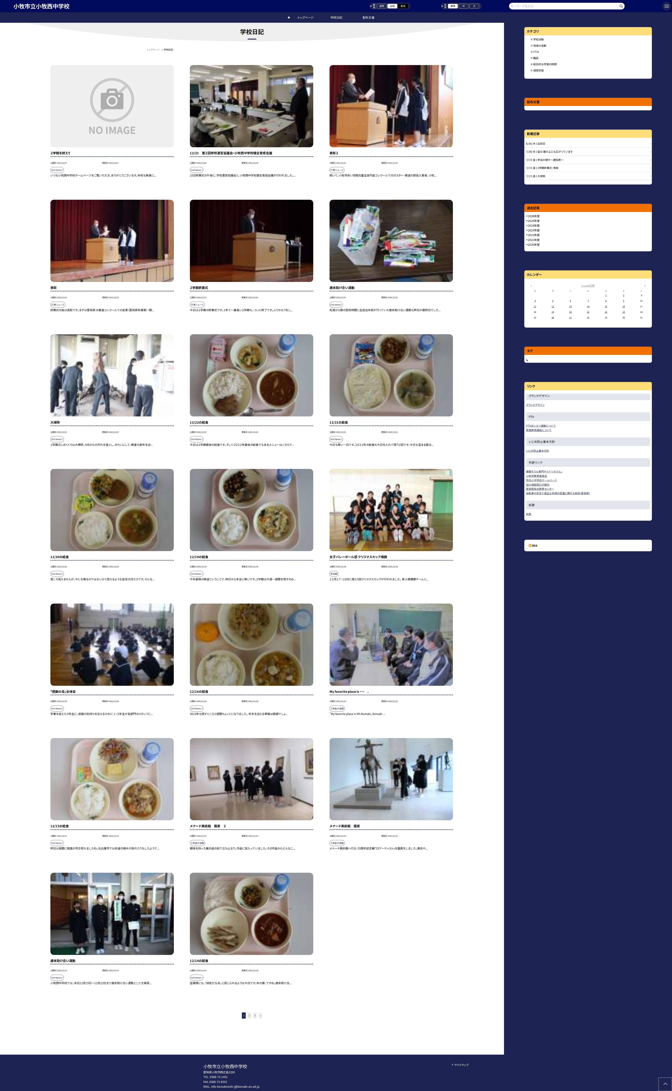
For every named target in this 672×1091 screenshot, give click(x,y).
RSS (534, 545)
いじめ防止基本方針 (537, 450)
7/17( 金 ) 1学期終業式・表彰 (542, 168)
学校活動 (538, 39)
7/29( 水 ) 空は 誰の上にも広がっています (549, 151)
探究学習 (538, 70)
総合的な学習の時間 (545, 64)
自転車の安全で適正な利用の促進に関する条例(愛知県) (558, 493)
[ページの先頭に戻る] (665, 1084)
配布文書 (368, 17)
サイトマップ (461, 1065)
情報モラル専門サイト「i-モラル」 (544, 471)
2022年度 (534, 235)
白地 (392, 6)
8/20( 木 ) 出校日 (535, 143)
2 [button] (249, 1015)
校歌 (528, 514)
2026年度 (534, 216)
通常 (381, 6)
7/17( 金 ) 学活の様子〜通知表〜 (545, 160)
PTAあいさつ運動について (541, 425)
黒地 (403, 6)
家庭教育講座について (539, 430)
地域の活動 (539, 45)
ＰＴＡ (536, 52)
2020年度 (534, 244)
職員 (535, 58)
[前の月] (531, 285)
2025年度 (534, 221)
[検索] (621, 5)
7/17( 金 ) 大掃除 (535, 176)
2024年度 (534, 225)
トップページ (306, 17)
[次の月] (644, 285)
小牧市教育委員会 (536, 476)
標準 (452, 6)
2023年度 (534, 230)
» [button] (260, 1015)
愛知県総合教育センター (540, 489)
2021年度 (534, 240)
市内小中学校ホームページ (541, 480)
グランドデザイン (535, 405)
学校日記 (336, 17)
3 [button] (255, 1015)
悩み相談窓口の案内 (538, 484)
